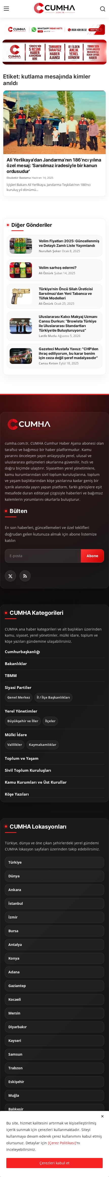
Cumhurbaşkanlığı (22, 651)
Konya (13, 958)
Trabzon (15, 1068)
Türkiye (15, 862)
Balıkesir (15, 1109)
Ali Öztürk (46, 273)
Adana (14, 972)
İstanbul (15, 903)
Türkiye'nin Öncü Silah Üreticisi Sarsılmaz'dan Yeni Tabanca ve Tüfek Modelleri (66, 293)
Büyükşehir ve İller (22, 721)
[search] (102, 8)
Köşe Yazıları (17, 794)
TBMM (11, 675)
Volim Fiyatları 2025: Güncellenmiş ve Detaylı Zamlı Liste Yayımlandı (69, 243)
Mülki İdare (16, 734)
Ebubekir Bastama (19, 178)
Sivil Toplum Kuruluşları (28, 770)
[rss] (25, 576)
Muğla (13, 1095)
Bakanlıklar (16, 663)
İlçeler (50, 721)
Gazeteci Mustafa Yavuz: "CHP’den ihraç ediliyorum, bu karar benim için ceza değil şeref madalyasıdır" (68, 353)
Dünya (14, 876)
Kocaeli (14, 999)
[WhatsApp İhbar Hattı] (54, 29)
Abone (92, 555)
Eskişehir (16, 1081)
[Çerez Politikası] (62, 1142)
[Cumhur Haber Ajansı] (54, 52)
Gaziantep (17, 985)
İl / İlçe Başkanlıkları (53, 697)
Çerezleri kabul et (54, 1162)
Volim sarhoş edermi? (58, 267)
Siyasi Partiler (18, 687)
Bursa (13, 931)
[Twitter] (10, 576)
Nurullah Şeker (50, 251)
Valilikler (14, 745)
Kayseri (14, 1040)
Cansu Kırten (48, 363)
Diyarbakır (17, 1027)
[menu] (6, 8)
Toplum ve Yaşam (22, 758)
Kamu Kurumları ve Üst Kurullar (36, 782)
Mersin (14, 1013)
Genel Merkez (18, 697)
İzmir (12, 917)
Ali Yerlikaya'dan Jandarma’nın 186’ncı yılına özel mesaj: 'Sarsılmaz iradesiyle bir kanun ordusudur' (54, 165)
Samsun (15, 1054)
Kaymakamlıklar (42, 745)
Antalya (15, 944)
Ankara (14, 890)
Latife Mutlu (48, 336)
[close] (102, 1116)
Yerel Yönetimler (21, 711)
